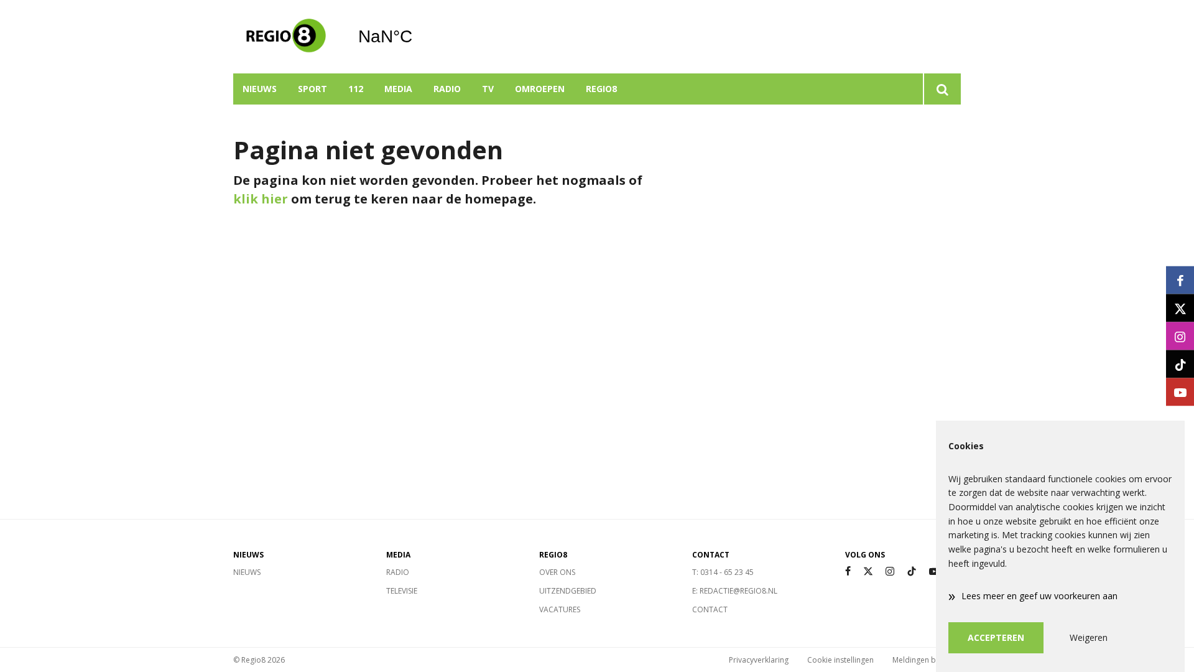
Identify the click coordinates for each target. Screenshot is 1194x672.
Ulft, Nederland (417, 36)
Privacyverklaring (759, 660)
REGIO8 (601, 89)
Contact (710, 609)
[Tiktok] (912, 571)
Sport (312, 89)
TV (488, 89)
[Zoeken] (942, 89)
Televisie (401, 591)
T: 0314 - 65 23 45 (723, 572)
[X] (868, 571)
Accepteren (996, 637)
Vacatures (559, 609)
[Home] (286, 37)
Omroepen (540, 89)
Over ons (557, 572)
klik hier (260, 198)
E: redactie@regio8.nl (734, 591)
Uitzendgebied (567, 591)
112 (355, 89)
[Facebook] (848, 571)
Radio (447, 89)
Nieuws (260, 89)
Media (398, 89)
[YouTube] (934, 571)
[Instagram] (890, 571)
